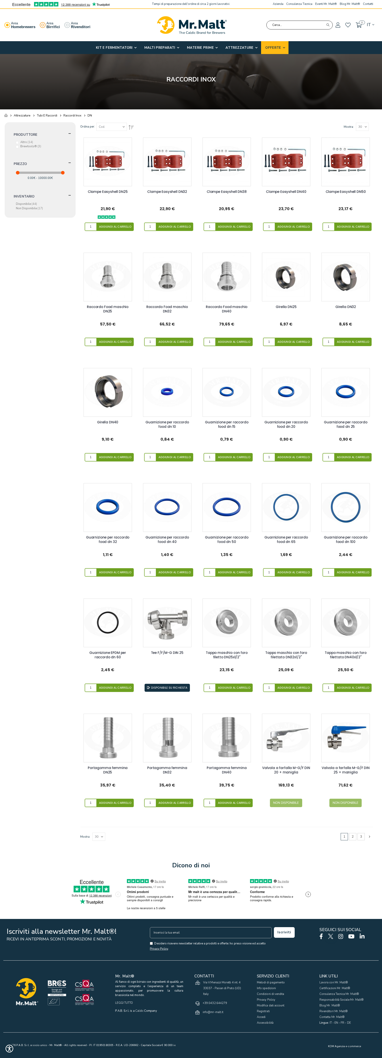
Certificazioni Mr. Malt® (334, 988)
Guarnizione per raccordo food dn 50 (226, 539)
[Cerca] (327, 25)
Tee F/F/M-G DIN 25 (167, 653)
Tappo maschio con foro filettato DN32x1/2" (286, 655)
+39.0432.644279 (215, 1003)
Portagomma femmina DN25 (108, 770)
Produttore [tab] (26, 134)
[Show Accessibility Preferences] (9, 1049)
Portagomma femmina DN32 (167, 770)
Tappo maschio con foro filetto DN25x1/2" (227, 655)
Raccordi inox (72, 115)
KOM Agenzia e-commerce (344, 1046)
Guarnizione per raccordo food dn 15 (226, 424)
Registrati (263, 1011)
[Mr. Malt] (192, 25)
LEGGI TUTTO (124, 1003)
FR (342, 1023)
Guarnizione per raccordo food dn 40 (167, 539)
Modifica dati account (270, 1006)
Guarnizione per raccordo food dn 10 (167, 424)
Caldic (139, 1011)
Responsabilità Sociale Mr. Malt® (341, 1000)
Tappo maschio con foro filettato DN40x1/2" (346, 655)
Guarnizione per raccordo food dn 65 (286, 539)
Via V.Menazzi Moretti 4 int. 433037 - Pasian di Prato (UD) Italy (222, 988)
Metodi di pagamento (271, 982)
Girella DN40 (107, 422)
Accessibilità (265, 1023)
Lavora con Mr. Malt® (333, 982)
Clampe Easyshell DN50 (346, 192)
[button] (337, 25)
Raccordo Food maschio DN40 (226, 309)
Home (6, 115)
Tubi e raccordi (47, 115)
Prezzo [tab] (20, 164)
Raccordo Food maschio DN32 (167, 309)
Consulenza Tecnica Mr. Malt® (339, 994)
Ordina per (87, 127)
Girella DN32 (345, 307)
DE (349, 1023)
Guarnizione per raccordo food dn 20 (286, 424)
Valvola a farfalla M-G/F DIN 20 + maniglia (286, 770)
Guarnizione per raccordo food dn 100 (345, 539)
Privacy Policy (266, 1000)
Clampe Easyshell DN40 (286, 192)
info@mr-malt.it (213, 1012)
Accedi (261, 1017)
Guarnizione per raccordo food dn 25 (345, 424)
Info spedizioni (266, 988)
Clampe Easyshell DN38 (227, 192)
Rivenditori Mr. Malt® (333, 1011)
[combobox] (299, 25)
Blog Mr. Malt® (329, 1006)
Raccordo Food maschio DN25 (107, 309)
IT (331, 1023)
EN (336, 1023)
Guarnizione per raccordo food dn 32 (107, 539)
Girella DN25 (286, 307)
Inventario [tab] (24, 196)
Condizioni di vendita (270, 994)
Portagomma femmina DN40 (226, 770)
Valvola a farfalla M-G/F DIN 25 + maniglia (346, 770)
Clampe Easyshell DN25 (108, 192)
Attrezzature (22, 115)
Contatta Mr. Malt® (332, 1017)
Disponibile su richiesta (169, 688)
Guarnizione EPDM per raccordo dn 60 (107, 655)
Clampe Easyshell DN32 (167, 192)
